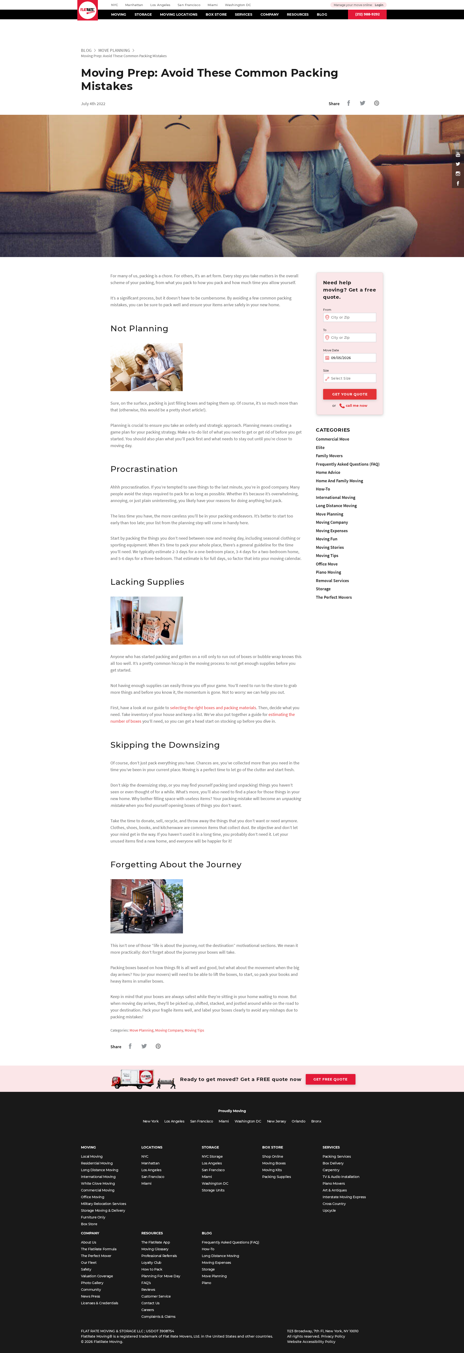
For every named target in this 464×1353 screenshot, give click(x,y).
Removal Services (332, 580)
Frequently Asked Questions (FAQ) (348, 464)
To (324, 330)
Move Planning (114, 50)
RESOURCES (298, 14)
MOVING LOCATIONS (178, 14)
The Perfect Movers (334, 597)
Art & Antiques (335, 1190)
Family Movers (329, 455)
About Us (88, 1242)
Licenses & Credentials (99, 1303)
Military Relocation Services (103, 1204)
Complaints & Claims (158, 1316)
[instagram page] (458, 173)
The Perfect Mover (96, 1256)
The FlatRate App (155, 1242)
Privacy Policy (333, 1336)
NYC (114, 5)
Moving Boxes (274, 1163)
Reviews (148, 1289)
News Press (90, 1296)
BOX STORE (216, 14)
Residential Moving (97, 1163)
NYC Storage (212, 1156)
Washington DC (238, 5)
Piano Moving (328, 572)
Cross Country (334, 1204)
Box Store (89, 1224)
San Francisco (189, 5)
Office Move (327, 564)
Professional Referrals (159, 1256)
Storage (323, 589)
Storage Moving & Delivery (103, 1210)
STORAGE (143, 14)
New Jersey (276, 1121)
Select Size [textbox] (341, 378)
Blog (86, 50)
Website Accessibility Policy (311, 1341)
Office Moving (92, 1197)
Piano (206, 1283)
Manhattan (134, 5)
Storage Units (213, 1190)
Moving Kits (272, 1170)
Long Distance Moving (336, 505)
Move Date (331, 350)
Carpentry (331, 1170)
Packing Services (337, 1156)
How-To (323, 489)
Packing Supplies (276, 1177)
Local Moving (92, 1156)
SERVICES (243, 14)
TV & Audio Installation (341, 1177)
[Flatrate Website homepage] (87, 10)
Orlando (298, 1121)
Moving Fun (326, 539)
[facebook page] (458, 183)
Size (326, 370)
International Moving (335, 497)
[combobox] (349, 378)
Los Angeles (160, 5)
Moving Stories (330, 547)
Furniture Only (93, 1217)
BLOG (322, 14)
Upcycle (329, 1210)
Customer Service (156, 1296)
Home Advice (328, 472)
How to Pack (151, 1269)
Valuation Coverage (97, 1276)
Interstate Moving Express (344, 1197)
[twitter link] (458, 164)
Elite (320, 447)
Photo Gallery (92, 1283)
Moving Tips (194, 1030)
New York (151, 1121)
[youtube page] (458, 154)
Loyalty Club (151, 1262)
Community (91, 1289)
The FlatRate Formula (98, 1249)
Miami (213, 5)
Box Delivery (333, 1163)
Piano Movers (334, 1183)
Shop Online (272, 1156)
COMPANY (270, 14)
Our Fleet (88, 1262)
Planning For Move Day (160, 1276)
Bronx (316, 1121)
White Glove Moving (98, 1183)
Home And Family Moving (339, 480)
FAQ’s (146, 1283)
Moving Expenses (332, 530)
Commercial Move (332, 439)
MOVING (118, 14)
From (327, 310)
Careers (147, 1310)
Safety (86, 1269)
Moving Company (169, 1030)
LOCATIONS (151, 1147)
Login (379, 5)
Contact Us (150, 1303)
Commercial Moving (98, 1190)
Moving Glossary (154, 1249)
